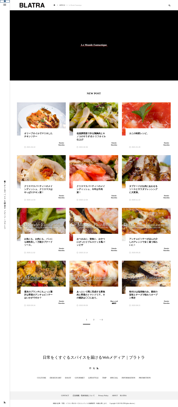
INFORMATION (128, 378)
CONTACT (65, 395)
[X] (94, 368)
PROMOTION (145, 378)
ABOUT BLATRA (119, 395)
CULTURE (41, 378)
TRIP (104, 378)
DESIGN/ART (55, 378)
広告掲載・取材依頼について (84, 395)
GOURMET (80, 378)
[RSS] (5, 402)
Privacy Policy (103, 395)
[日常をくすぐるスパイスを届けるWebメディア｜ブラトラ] (32, 5)
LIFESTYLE (93, 378)
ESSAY (68, 378)
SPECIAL (114, 378)
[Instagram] (90, 368)
